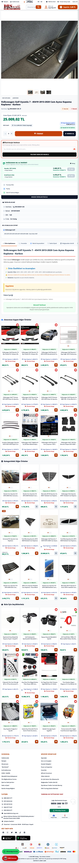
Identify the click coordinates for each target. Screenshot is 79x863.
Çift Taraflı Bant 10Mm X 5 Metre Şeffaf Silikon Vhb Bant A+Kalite (68, 638)
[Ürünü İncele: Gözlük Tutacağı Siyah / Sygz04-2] (49, 711)
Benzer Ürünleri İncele (39, 197)
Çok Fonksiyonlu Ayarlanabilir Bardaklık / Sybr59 (30, 638)
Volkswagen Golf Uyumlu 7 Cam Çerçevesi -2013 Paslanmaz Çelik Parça (49, 443)
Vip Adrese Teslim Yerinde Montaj (51, 785)
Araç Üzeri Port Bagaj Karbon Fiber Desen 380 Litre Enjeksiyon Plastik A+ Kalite (30, 683)
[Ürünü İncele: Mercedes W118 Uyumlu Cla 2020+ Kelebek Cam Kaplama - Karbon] (49, 476)
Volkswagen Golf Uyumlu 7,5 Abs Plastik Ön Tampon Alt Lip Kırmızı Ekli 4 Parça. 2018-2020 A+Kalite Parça (10, 353)
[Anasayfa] (12, 7)
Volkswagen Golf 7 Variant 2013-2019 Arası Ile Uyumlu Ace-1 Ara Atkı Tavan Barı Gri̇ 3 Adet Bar (10, 398)
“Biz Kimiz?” (5, 767)
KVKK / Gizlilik (6, 773)
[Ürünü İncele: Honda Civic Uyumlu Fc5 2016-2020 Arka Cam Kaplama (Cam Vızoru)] (10, 568)
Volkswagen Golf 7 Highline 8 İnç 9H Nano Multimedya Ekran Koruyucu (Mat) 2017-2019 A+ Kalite (29, 443)
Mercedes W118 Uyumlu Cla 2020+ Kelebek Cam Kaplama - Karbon (49, 494)
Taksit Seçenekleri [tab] (38, 243)
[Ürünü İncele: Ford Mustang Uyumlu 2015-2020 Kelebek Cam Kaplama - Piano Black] (68, 521)
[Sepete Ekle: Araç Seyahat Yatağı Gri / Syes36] (17, 741)
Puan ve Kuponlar (46, 767)
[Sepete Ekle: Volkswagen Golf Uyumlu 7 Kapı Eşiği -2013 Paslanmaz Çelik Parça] (75, 365)
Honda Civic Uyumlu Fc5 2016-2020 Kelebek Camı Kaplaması (30, 494)
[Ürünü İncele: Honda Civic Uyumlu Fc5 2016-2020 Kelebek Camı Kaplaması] (30, 476)
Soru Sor (66, 109)
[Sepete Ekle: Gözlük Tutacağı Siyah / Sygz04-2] (56, 741)
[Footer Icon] (22, 844)
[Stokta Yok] (36, 506)
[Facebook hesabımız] (3, 832)
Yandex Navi (65, 817)
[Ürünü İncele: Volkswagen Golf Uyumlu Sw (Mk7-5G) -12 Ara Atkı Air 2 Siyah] (68, 380)
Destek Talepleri (46, 764)
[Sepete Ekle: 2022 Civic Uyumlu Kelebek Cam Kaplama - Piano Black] (36, 598)
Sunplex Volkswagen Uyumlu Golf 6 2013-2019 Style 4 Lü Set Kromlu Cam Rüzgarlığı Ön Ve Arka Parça (10, 443)
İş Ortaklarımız (6, 770)
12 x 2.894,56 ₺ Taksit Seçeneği (23, 125)
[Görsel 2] (36, 92)
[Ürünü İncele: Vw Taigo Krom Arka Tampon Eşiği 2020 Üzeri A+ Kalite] (49, 665)
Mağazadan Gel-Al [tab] (68, 243)
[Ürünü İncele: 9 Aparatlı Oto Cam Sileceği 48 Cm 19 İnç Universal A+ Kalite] (10, 665)
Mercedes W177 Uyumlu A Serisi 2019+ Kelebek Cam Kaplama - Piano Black (68, 586)
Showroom (5, 764)
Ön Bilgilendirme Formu (9, 779)
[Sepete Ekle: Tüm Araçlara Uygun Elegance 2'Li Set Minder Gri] (75, 696)
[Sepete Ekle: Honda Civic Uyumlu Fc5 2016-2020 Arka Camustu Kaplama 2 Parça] (17, 506)
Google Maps (54, 817)
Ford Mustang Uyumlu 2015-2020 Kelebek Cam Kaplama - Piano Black (68, 540)
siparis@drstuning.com (11, 813)
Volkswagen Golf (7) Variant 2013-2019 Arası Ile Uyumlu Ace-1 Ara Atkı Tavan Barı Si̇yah (49, 398)
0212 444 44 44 (8, 801)
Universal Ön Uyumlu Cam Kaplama (10, 540)
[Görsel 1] (30, 92)
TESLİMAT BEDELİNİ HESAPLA (39, 154)
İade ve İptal (5, 785)
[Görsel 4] (48, 92)
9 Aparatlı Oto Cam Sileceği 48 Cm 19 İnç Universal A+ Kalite (10, 683)
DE (41, 2)
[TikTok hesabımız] (20, 832)
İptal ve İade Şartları (8, 782)
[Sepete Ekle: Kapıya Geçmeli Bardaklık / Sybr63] (56, 649)
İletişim (6, 2)
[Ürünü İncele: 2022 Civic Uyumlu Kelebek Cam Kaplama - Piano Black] (30, 568)
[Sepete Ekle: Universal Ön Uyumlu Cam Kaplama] (17, 553)
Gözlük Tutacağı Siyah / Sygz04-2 (49, 729)
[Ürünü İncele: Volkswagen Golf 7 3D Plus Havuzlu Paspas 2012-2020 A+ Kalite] (68, 425)
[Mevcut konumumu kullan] (74, 149)
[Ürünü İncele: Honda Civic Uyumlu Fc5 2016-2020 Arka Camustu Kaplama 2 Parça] (10, 476)
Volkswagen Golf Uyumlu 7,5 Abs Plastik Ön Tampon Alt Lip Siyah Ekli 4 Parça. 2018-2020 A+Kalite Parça (30, 353)
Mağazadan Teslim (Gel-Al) (49, 782)
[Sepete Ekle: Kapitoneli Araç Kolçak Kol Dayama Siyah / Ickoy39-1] (17, 649)
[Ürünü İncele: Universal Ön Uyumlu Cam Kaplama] (10, 521)
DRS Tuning (35, 856)
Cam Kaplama (6, 98)
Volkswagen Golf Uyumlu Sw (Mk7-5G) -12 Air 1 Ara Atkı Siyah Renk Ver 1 (30, 398)
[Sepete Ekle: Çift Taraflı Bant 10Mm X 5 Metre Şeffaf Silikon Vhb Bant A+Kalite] (75, 649)
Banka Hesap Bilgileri (8, 788)
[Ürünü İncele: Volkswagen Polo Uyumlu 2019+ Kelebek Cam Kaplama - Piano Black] (68, 476)
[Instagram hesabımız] (7, 832)
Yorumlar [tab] (24, 243)
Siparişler (44, 758)
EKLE (72, 169)
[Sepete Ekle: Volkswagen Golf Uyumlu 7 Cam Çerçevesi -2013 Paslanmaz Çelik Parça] (56, 455)
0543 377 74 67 (8, 807)
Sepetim (68, 7)
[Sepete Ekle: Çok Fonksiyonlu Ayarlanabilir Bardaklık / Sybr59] (36, 649)
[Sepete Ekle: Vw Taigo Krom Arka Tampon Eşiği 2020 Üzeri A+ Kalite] (56, 696)
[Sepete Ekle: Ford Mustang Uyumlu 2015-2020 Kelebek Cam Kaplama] (36, 553)
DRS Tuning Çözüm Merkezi (49, 788)
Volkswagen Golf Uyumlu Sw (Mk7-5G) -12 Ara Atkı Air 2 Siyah (68, 398)
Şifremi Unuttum (46, 773)
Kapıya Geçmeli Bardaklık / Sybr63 (49, 638)
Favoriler (44, 770)
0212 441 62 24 (8, 804)
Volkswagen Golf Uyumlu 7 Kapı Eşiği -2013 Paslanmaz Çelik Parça (68, 353)
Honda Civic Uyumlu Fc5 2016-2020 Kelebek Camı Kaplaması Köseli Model (49, 586)
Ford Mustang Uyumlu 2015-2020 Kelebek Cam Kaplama (30, 540)
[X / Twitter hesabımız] (11, 832)
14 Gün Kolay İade (64, 2)
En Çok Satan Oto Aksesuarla (50, 779)
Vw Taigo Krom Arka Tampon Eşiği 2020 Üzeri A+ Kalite (49, 683)
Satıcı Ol (75, 2)
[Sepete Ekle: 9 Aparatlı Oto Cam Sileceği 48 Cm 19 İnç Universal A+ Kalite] (17, 696)
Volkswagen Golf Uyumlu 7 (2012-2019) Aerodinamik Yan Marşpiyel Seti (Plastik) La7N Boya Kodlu (49, 353)
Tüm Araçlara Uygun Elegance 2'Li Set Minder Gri (69, 683)
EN (38, 2)
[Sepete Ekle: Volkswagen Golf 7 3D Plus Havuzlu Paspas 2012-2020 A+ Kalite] (75, 455)
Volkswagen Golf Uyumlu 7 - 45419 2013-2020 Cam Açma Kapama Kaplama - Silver (49, 540)
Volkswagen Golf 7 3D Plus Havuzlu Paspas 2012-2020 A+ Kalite (68, 443)
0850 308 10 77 (8, 798)
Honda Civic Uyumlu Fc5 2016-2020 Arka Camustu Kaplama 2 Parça (10, 494)
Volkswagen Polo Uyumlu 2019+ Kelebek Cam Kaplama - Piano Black (68, 494)
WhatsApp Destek (60, 810)
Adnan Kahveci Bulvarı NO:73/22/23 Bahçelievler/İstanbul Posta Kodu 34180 (18, 817)
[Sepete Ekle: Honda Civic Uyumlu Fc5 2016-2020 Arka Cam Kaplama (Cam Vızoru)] (17, 598)
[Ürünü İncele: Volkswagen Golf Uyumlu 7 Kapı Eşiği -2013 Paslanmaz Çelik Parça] (68, 335)
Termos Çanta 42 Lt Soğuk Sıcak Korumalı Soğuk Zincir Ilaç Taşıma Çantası (68, 729)
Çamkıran (15, 98)
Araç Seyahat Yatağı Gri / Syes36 (10, 729)
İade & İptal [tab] (53, 243)
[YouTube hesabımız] (16, 832)
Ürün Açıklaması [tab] (10, 243)
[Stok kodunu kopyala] (20, 109)
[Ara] (38, 7)
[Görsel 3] (42, 92)
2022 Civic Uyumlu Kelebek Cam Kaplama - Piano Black (30, 586)
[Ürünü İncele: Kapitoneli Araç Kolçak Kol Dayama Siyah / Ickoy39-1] (10, 619)
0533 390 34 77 (8, 810)
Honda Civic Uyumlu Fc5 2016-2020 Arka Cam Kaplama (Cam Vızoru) (10, 586)
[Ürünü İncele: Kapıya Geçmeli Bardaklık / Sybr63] (49, 619)
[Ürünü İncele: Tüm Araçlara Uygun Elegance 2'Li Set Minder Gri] (68, 665)
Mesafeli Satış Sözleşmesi (9, 776)
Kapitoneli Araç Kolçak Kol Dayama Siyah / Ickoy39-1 (10, 638)
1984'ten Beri (52, 2)
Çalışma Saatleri (9, 821)
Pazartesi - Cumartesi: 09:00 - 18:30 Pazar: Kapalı (18, 824)
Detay (73, 163)
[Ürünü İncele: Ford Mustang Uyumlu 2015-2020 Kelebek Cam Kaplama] (30, 521)
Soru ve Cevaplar (46, 761)
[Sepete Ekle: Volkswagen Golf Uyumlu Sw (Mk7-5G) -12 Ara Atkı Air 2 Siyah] (75, 410)
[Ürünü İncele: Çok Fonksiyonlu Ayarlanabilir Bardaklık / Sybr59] (30, 619)
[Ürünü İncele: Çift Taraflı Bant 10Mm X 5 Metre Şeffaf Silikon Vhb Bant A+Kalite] (68, 619)
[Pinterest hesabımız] (24, 832)
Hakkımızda (15, 2)
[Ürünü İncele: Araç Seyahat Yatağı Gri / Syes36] (10, 711)
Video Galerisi (45, 776)
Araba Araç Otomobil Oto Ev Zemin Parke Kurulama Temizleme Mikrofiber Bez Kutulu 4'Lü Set (30, 729)
